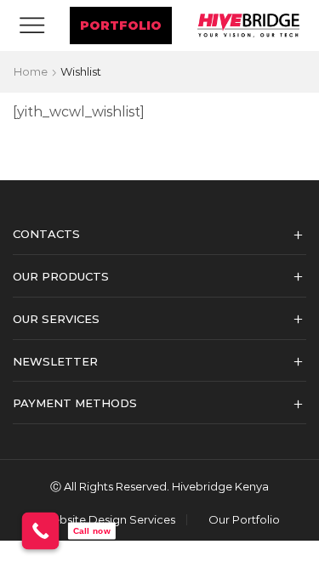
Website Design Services (108, 519)
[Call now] (41, 531)
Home (31, 71)
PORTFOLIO (121, 25)
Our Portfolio (244, 519)
